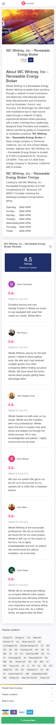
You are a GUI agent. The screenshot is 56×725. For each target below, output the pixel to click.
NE (35, 661)
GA (42, 649)
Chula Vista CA (28, 641)
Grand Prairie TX (16, 673)
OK (11, 661)
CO (4, 649)
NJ (39, 665)
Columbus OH (26, 649)
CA (28, 637)
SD (30, 661)
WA (4, 653)
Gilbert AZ (7, 669)
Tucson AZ (14, 665)
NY (42, 669)
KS (16, 649)
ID (4, 657)
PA (36, 649)
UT (47, 661)
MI (47, 669)
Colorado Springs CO (29, 645)
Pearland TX (32, 669)
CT (42, 645)
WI (10, 649)
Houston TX (8, 641)
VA (33, 665)
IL (28, 665)
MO (41, 661)
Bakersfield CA (35, 657)
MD (4, 677)
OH (50, 665)
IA (4, 673)
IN (25, 657)
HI (48, 649)
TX (16, 653)
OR (16, 669)
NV (22, 669)
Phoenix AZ (20, 661)
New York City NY (29, 677)
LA (23, 665)
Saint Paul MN (32, 653)
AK (48, 645)
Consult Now (29, 720)
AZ (39, 641)
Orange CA (14, 677)
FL (48, 653)
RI (10, 653)
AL (18, 641)
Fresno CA (44, 677)
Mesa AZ (37, 637)
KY (21, 653)
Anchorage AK (15, 657)
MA (4, 665)
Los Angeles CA (10, 645)
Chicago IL (19, 637)
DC (44, 665)
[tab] (28, 245)
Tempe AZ (7, 637)
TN (46, 657)
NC (42, 653)
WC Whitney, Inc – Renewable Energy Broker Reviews (25, 245)
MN (4, 661)
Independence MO (39, 673)
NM (27, 673)
